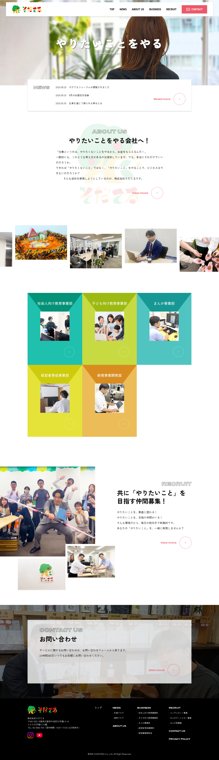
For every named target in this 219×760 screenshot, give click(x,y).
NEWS (123, 9)
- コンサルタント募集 (178, 712)
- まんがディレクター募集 (180, 717)
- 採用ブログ (118, 717)
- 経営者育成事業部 (145, 728)
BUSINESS (155, 9)
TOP (112, 9)
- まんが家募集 (175, 722)
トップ (98, 707)
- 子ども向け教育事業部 (147, 717)
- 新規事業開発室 (144, 733)
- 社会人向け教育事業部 (147, 712)
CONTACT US (177, 731)
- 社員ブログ (118, 712)
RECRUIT (171, 9)
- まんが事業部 (143, 722)
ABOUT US (138, 9)
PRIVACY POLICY (179, 739)
